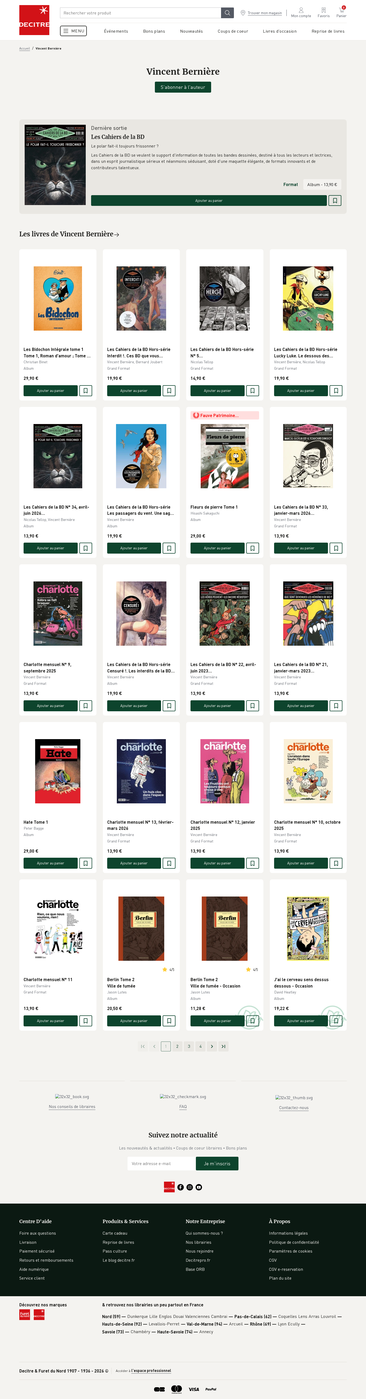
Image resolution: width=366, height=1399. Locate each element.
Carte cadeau (115, 1233)
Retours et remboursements (46, 1260)
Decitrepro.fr (198, 1260)
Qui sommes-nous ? (204, 1233)
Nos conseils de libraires (72, 1106)
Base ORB (195, 1269)
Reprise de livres (118, 1242)
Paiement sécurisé (37, 1251)
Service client (32, 1278)
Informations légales (288, 1233)
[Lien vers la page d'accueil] (34, 20)
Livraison (27, 1242)
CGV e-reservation (286, 1269)
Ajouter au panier (209, 200)
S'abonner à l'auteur (183, 87)
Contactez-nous (294, 1107)
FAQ (183, 1106)
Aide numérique (34, 1269)
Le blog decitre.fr (119, 1260)
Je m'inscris (217, 1163)
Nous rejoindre (200, 1251)
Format (290, 184)
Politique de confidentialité (294, 1242)
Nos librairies (198, 1242)
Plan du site (280, 1278)
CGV (273, 1260)
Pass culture (115, 1251)
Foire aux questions (37, 1233)
